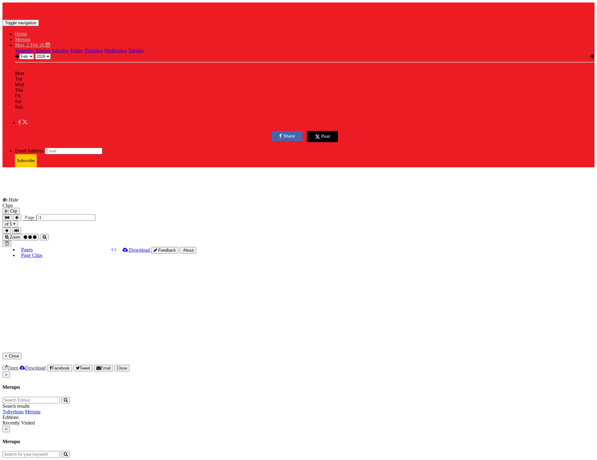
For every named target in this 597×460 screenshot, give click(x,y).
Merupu (32, 411)
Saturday (60, 50)
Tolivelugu (13, 411)
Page (29, 217)
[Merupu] (298, 10)
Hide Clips (10, 202)
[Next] (115, 249)
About (188, 250)
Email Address (29, 150)
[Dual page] (6, 243)
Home (21, 33)
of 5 (9, 224)
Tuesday (136, 50)
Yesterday (24, 50)
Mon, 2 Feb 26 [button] (30, 45)
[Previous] (112, 249)
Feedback (166, 250)
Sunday (42, 50)
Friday (76, 50)
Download (139, 250)
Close (122, 368)
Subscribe (26, 160)
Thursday (93, 50)
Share (289, 135)
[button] (22, 122)
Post (325, 136)
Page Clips (31, 255)
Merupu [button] (22, 39)
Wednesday (115, 50)
